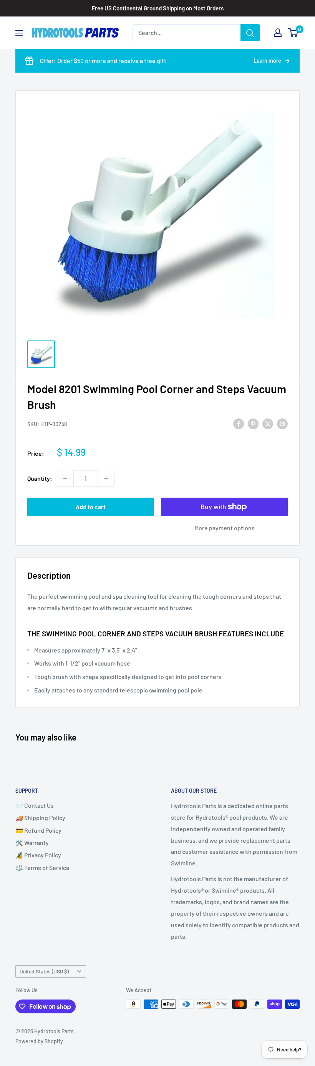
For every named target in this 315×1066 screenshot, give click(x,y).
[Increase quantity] (106, 478)
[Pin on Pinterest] (253, 423)
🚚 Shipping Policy (40, 817)
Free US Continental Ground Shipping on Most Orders (158, 8)
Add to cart (91, 506)
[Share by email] (282, 423)
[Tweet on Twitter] (267, 423)
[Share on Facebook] (238, 423)
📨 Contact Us (34, 805)
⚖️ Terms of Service (42, 867)
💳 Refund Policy (38, 830)
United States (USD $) (44, 971)
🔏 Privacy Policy (38, 854)
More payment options (224, 527)
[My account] (278, 32)
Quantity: (39, 478)
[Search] (250, 32)
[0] (293, 32)
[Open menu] (19, 33)
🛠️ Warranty (32, 842)
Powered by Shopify (39, 1041)
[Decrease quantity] (65, 478)
